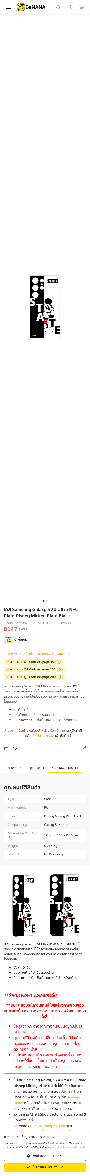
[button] (43, 601)
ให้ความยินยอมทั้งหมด (48, 1167)
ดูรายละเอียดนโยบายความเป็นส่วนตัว (67, 1147)
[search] (58, 7)
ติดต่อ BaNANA (43, 735)
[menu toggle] (8, 7)
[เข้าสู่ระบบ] (70, 7)
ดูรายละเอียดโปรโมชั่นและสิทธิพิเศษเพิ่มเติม (37, 654)
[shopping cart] (81, 7)
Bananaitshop (41, 1126)
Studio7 (60, 1126)
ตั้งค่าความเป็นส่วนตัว (47, 1156)
